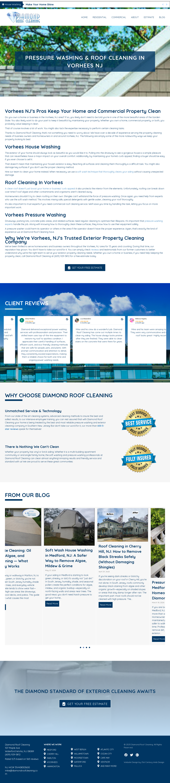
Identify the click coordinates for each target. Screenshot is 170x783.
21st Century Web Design (152, 762)
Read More (12, 603)
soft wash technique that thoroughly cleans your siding (105, 171)
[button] (85, 267)
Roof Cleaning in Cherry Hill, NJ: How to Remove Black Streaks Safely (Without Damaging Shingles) (79, 556)
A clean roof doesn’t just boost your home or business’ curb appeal (40, 188)
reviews (95, 249)
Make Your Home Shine (40, 4)
